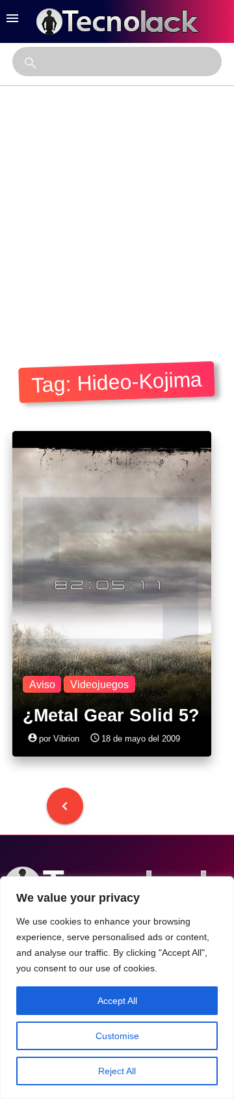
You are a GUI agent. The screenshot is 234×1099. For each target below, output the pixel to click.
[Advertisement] (117, 209)
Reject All (117, 1071)
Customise (117, 1036)
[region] (117, 987)
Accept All (117, 1000)
